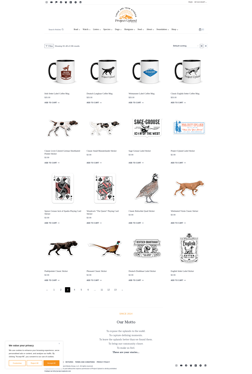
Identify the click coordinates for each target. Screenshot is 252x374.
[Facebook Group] (66, 2)
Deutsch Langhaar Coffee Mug (99, 93)
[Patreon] (56, 2)
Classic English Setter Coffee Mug (185, 93)
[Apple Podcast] (71, 2)
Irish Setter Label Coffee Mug (56, 93)
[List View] (206, 46)
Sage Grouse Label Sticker (140, 151)
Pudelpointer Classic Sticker (56, 271)
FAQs (190, 2)
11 (102, 290)
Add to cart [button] (50, 103)
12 (108, 290)
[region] (34, 355)
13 (115, 290)
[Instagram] (46, 2)
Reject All (34, 363)
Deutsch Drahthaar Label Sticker (142, 271)
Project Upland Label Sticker (183, 151)
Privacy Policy (103, 362)
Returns (69, 362)
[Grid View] (201, 46)
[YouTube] (51, 2)
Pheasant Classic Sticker (97, 271)
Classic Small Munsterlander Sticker (102, 151)
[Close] (60, 343)
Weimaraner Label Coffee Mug (141, 93)
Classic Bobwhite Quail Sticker (142, 211)
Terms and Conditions (85, 362)
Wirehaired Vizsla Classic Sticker (184, 211)
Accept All (51, 363)
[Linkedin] (80, 2)
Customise (17, 363)
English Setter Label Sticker (182, 271)
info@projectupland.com (62, 371)
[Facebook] (61, 2)
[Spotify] (76, 2)
